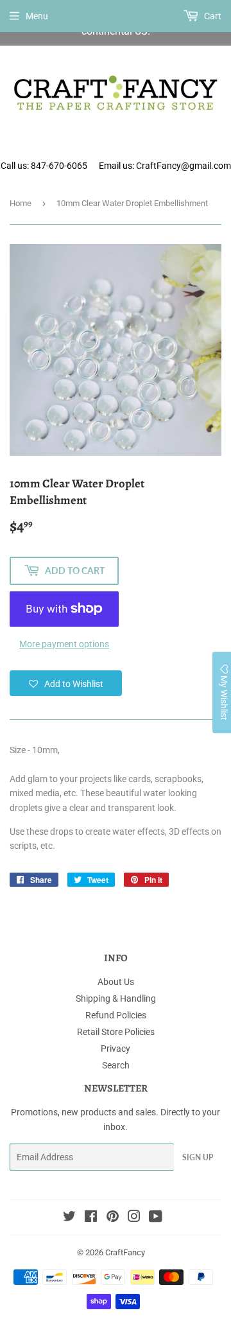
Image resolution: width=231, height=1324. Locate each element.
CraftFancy (125, 1252)
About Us (116, 982)
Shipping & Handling (116, 998)
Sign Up (197, 1157)
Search (116, 1065)
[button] (66, 683)
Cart (211, 16)
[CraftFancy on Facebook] (91, 1218)
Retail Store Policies (116, 1032)
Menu (37, 16)
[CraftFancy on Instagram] (134, 1218)
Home (20, 203)
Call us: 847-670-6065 (44, 166)
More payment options (64, 644)
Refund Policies (115, 1015)
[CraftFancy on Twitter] (69, 1218)
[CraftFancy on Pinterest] (112, 1218)
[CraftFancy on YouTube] (155, 1218)
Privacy (115, 1048)
